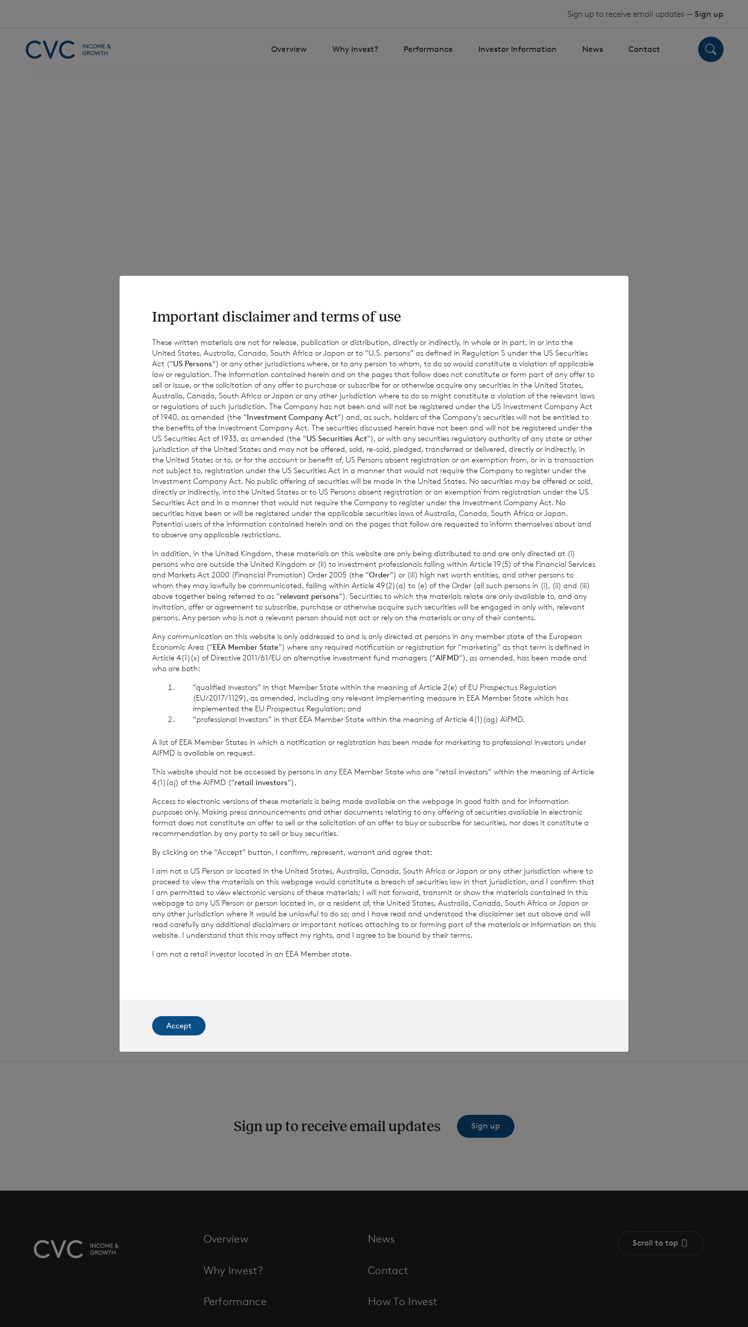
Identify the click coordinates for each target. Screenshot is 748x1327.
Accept (178, 1025)
